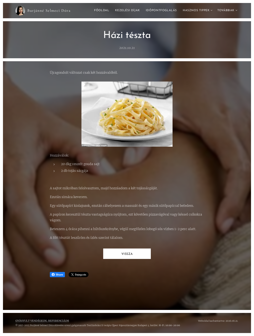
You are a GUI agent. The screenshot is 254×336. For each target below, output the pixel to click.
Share (59, 274)
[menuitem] (102, 10)
